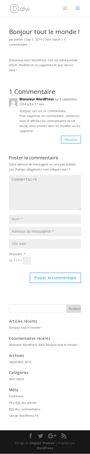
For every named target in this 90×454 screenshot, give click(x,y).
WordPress (45, 448)
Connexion (16, 396)
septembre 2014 (20, 362)
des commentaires (24, 409)
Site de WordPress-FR (24, 416)
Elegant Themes (42, 443)
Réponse (70, 139)
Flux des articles (23, 403)
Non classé (52, 39)
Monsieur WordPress (36, 99)
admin (18, 39)
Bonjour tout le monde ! (25, 327)
